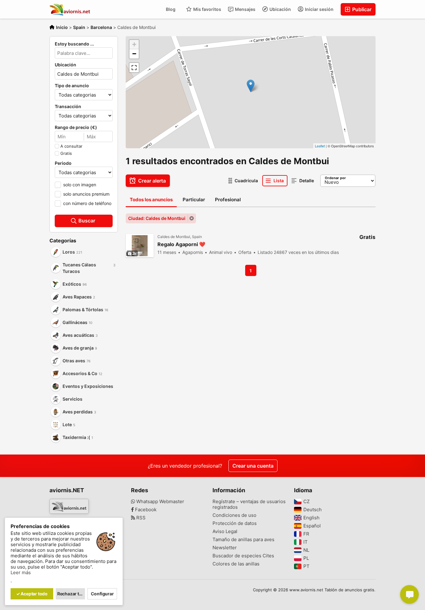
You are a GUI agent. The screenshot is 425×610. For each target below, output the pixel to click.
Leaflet (320, 145)
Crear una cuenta (252, 466)
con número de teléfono (87, 203)
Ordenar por (335, 178)
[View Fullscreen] (134, 67)
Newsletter (225, 547)
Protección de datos (235, 523)
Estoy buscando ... (74, 43)
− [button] (134, 54)
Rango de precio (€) (76, 127)
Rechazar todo (71, 593)
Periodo (63, 163)
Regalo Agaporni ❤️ (181, 244)
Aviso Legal (225, 531)
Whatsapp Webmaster (159, 501)
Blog (170, 9)
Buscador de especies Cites (243, 556)
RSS (140, 518)
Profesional (228, 200)
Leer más (21, 572)
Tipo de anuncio (72, 85)
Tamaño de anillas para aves (243, 539)
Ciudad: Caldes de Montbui (156, 218)
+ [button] (134, 44)
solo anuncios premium (86, 194)
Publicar (361, 9)
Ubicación (280, 9)
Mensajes (244, 9)
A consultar (71, 146)
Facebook (145, 509)
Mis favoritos (206, 9)
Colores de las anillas (236, 564)
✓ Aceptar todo (32, 593)
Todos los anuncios (151, 200)
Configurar (102, 593)
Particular (194, 200)
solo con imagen (79, 184)
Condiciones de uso (234, 515)
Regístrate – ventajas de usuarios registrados (249, 504)
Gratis (66, 153)
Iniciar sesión (319, 9)
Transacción (68, 106)
